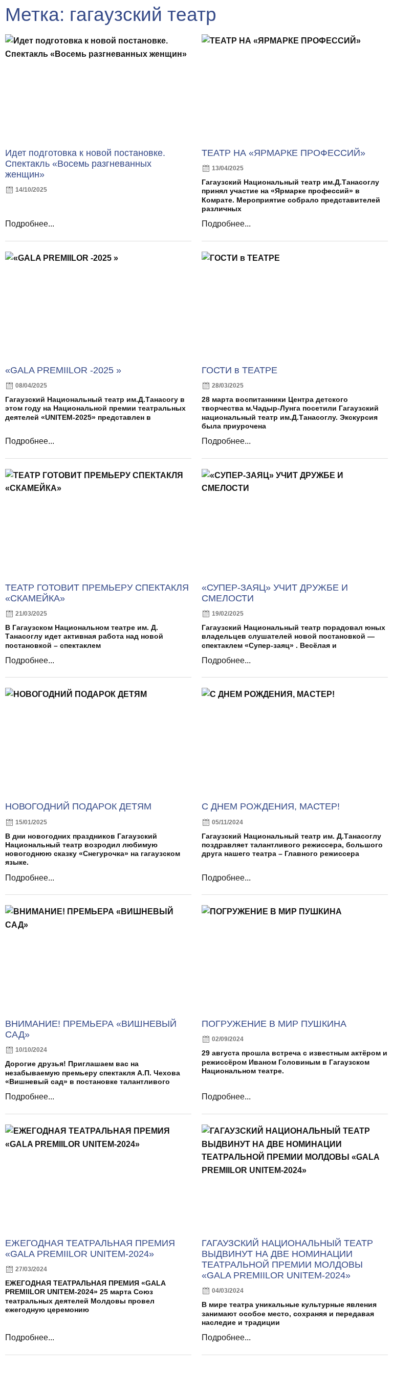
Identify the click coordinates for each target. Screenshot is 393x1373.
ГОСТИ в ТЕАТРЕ (239, 370)
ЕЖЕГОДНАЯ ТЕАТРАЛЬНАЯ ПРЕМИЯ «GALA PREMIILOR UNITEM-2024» (90, 1248)
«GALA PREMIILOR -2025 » (63, 370)
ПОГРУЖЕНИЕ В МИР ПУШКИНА (274, 1024)
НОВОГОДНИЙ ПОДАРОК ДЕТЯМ (78, 806)
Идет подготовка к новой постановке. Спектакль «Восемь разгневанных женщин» (85, 163)
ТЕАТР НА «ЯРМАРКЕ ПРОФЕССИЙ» (283, 153)
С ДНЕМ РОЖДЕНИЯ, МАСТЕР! (271, 806)
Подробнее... (29, 223)
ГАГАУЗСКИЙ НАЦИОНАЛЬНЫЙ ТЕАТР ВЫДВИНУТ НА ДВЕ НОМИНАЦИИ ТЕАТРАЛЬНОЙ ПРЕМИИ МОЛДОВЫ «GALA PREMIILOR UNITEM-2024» (287, 1259)
